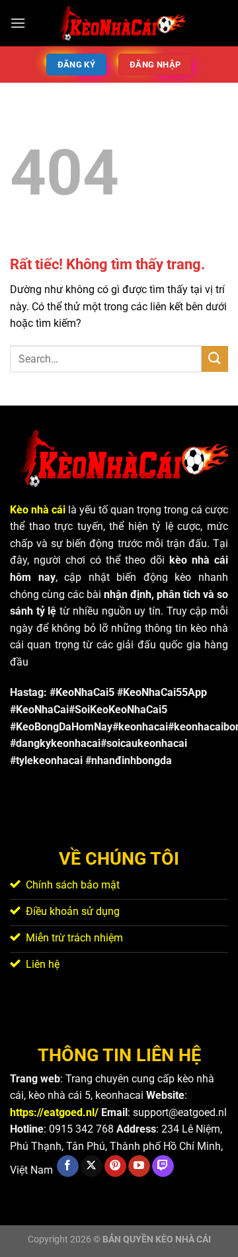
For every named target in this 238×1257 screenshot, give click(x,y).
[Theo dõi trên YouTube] (139, 1166)
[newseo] (119, 23)
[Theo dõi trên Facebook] (68, 1166)
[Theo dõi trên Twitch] (163, 1166)
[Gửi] (215, 359)
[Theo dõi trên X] (91, 1166)
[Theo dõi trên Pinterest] (115, 1166)
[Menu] (18, 23)
